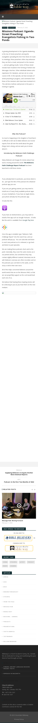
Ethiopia (13, 562)
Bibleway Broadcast (10, 592)
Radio (5, 566)
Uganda (13, 566)
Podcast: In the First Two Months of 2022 (19, 481)
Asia (5, 582)
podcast (31, 562)
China (5, 562)
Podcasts (12, 27)
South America (9, 631)
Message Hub (8, 606)
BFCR (5, 587)
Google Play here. (28, 220)
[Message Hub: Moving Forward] (19, 506)
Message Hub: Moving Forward (12, 521)
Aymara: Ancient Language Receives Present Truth (16, 667)
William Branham (9, 641)
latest (22, 562)
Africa (5, 27)
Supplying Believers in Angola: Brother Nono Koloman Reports (19, 472)
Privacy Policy (19, 719)
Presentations (8, 626)
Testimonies (8, 636)
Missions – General (10, 616)
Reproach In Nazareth (11, 673)
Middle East (7, 611)
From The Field (8, 601)
